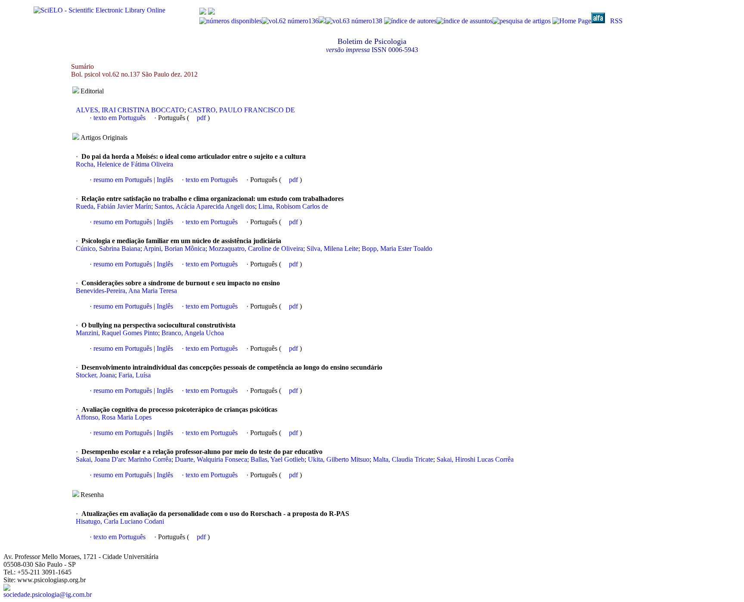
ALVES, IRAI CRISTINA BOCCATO (130, 110)
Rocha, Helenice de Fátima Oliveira (124, 164)
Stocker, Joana (95, 375)
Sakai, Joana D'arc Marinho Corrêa (123, 459)
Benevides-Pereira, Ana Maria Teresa (126, 290)
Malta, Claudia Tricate (403, 459)
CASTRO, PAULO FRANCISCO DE (241, 110)
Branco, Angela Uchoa (192, 333)
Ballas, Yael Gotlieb (277, 459)
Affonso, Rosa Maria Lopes (114, 417)
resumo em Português (122, 179)
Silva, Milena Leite (332, 248)
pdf (202, 117)
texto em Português (119, 117)
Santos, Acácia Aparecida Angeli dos (205, 206)
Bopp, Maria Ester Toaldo (397, 248)
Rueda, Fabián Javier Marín (113, 206)
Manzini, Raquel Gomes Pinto (117, 333)
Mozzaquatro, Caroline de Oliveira (256, 248)
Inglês (164, 179)
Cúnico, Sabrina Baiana (108, 248)
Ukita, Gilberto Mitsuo (338, 459)
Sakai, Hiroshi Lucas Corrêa (475, 459)
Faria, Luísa (134, 375)
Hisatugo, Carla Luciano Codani (120, 521)
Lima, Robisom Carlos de (293, 206)
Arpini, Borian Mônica (174, 248)
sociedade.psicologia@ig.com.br (47, 594)
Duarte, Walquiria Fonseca (211, 459)
